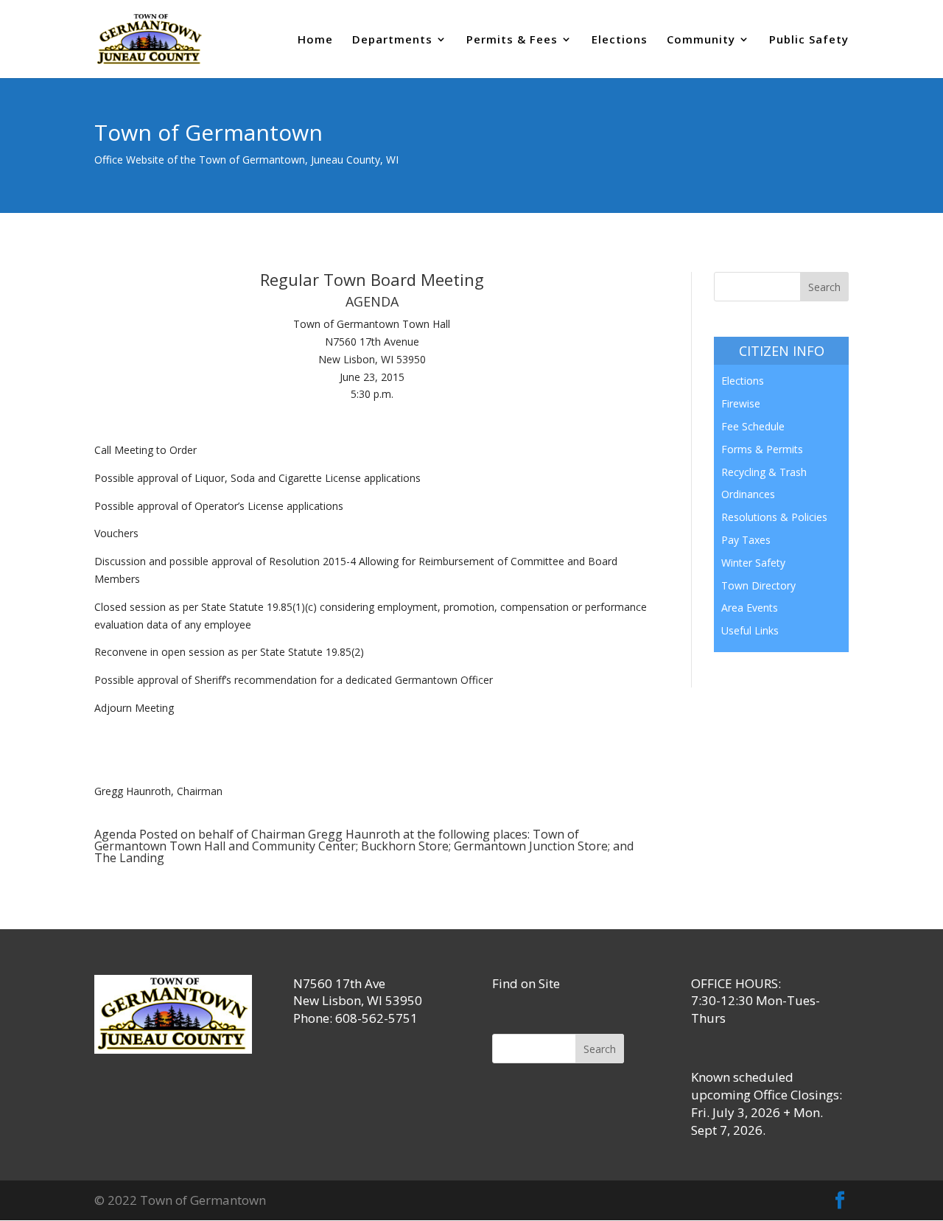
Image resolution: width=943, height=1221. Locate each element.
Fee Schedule (753, 426)
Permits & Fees (512, 40)
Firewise (740, 403)
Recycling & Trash (764, 472)
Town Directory (758, 585)
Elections (620, 40)
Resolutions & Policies (774, 517)
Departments (392, 40)
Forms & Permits (762, 449)
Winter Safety (753, 563)
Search (599, 1049)
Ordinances (748, 494)
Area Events (749, 608)
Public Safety (809, 40)
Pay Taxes (746, 540)
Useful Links (750, 630)
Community (701, 40)
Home (315, 40)
